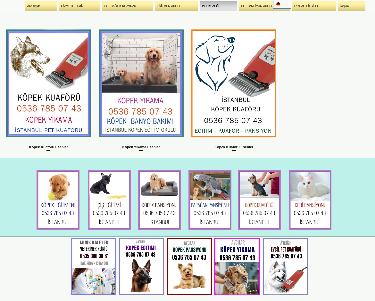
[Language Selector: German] (282, 4)
